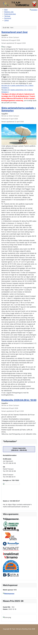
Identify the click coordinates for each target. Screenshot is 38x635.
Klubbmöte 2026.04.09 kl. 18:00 (18, 400)
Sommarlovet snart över (14, 32)
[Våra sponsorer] (8, 593)
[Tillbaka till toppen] (36, 633)
